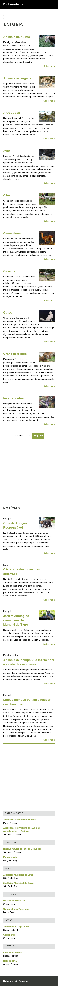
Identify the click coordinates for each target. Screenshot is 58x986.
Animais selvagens (17, 78)
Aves (7, 150)
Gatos (7, 312)
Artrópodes (11, 112)
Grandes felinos (15, 353)
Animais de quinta (16, 37)
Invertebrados (13, 398)
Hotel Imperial (10, 961)
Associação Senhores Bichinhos (19, 819)
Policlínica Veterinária (14, 901)
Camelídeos (12, 233)
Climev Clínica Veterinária (16, 909)
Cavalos (9, 271)
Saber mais (49, 66)
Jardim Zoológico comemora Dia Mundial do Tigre (16, 620)
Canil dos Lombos (12, 952)
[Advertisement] (29, 473)
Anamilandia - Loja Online (16, 926)
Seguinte (38, 436)
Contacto (23, 981)
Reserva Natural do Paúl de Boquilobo (22, 849)
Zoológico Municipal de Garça (18, 883)
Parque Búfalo (10, 857)
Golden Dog (9, 935)
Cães (7, 195)
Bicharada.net (13, 4)
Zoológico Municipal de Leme (18, 875)
